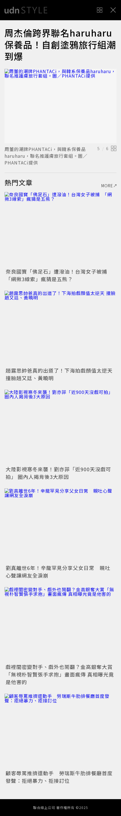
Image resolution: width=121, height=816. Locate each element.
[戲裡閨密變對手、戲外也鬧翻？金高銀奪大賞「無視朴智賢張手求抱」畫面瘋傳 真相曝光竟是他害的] (60, 624)
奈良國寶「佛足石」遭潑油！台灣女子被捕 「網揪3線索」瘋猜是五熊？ (59, 275)
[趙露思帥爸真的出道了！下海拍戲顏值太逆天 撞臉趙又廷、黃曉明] (60, 328)
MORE (107, 186)
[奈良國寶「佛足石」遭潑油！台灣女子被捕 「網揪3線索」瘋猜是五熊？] (60, 229)
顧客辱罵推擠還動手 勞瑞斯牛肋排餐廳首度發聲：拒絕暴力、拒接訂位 (59, 776)
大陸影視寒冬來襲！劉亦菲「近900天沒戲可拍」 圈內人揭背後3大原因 (58, 472)
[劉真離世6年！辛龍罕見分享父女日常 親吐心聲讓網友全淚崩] (60, 525)
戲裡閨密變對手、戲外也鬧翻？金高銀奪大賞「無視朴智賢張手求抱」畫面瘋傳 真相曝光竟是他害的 (60, 674)
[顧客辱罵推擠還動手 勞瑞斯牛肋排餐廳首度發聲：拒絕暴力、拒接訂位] (60, 731)
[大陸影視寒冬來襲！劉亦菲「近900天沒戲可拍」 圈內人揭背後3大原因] (60, 427)
